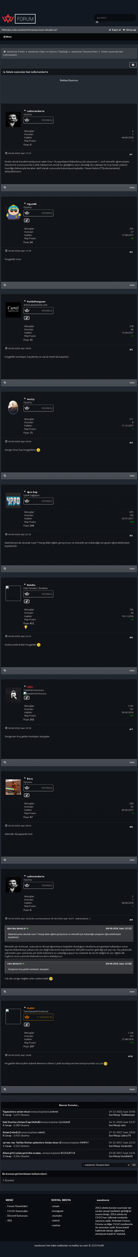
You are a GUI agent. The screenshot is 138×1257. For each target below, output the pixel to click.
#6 (130, 637)
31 (31, 339)
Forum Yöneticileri (17, 1206)
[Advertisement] (69, 90)
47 (31, 817)
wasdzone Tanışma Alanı (85, 51)
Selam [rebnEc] (11, 1132)
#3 (130, 349)
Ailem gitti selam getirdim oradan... (22, 1153)
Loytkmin (53, 1111)
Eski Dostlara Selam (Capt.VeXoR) (21, 1122)
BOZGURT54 (68, 1153)
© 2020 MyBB (96, 1245)
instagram (57, 1210)
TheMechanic (128, 1114)
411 (32, 623)
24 (31, 242)
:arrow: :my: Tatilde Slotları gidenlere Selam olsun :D (32, 1142)
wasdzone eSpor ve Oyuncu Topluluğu (48, 51)
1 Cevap (7, 1146)
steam (55, 1206)
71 (31, 432)
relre (123, 1125)
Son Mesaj (114, 1114)
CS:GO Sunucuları (17, 1210)
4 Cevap (7, 1125)
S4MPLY (84, 1142)
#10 (130, 1056)
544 (32, 525)
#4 (130, 442)
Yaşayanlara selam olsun (16, 1111)
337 (32, 1046)
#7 (130, 729)
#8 (130, 826)
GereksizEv (126, 1146)
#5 (130, 535)
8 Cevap (7, 1135)
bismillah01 (127, 1156)
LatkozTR (126, 1135)
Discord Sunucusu (17, 1215)
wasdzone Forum (16, 51)
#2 (130, 252)
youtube (57, 1215)
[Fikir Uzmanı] (26, 628)
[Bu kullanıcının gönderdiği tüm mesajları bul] (5, 187)
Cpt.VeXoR (64, 1122)
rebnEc (41, 1132)
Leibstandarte (81, 918)
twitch (56, 1220)
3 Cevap (7, 1156)
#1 (130, 154)
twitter (56, 1225)
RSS (9, 1220)
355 (32, 719)
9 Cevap (7, 1114)
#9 (130, 919)
